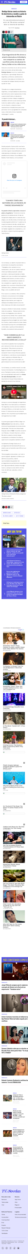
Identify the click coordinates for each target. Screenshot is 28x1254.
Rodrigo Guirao (7, 512)
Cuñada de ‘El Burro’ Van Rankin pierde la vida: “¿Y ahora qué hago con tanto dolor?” (19, 1097)
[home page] (10, 2)
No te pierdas (19, 516)
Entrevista (17, 512)
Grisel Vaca (17, 27)
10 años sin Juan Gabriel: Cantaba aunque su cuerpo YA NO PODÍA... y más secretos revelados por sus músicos (19, 1114)
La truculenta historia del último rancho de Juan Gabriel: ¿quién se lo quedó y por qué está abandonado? (15, 553)
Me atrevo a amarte (8, 516)
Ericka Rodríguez (16, 1103)
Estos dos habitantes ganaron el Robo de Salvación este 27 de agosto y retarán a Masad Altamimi (14, 574)
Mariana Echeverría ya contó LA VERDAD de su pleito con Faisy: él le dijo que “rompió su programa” (18, 1132)
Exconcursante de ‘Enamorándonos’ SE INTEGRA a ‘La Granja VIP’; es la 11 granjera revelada (18, 1150)
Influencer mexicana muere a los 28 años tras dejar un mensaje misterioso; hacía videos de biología (15, 584)
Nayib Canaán (16, 1121)
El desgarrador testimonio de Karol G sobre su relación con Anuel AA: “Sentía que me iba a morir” (18, 125)
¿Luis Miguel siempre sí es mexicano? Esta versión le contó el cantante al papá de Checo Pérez (15, 594)
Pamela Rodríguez (19, 128)
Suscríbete (23, 2)
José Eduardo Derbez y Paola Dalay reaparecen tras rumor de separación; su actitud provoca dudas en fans (15, 563)
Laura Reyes (18, 140)
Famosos (14, 8)
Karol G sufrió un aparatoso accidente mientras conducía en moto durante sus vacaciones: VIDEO (17, 136)
